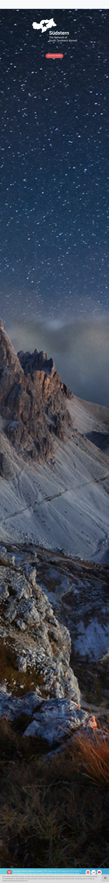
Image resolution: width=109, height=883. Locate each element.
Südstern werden (54, 56)
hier (27, 881)
